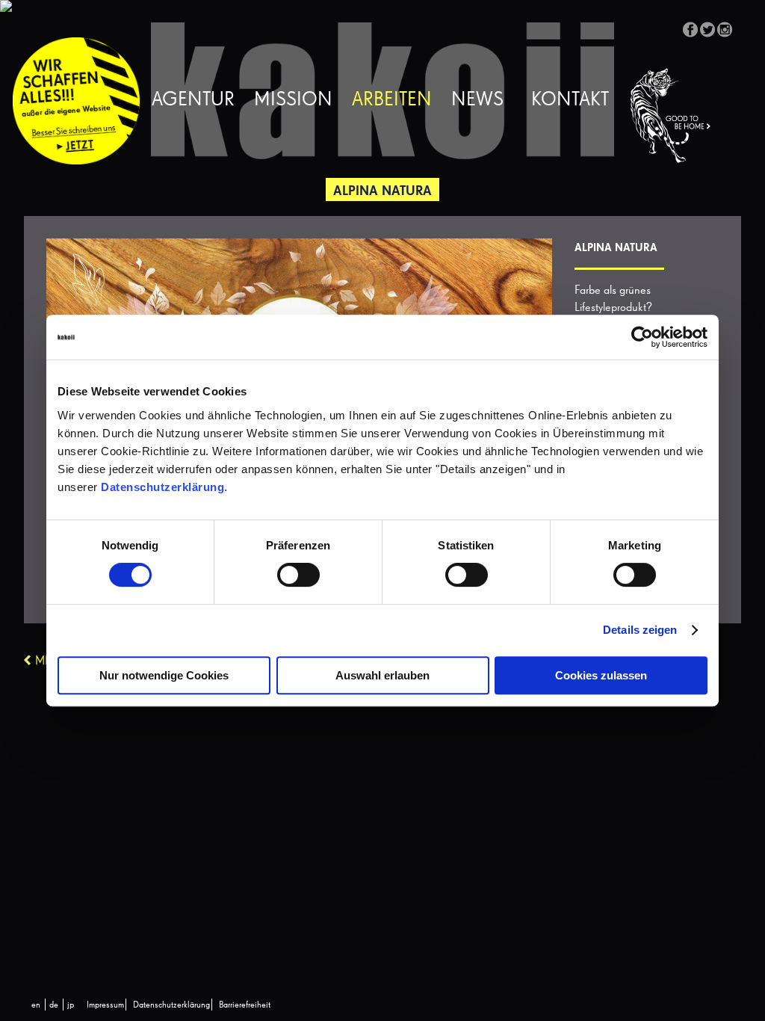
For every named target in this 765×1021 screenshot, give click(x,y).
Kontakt (570, 100)
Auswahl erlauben (382, 675)
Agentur (193, 100)
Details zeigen (640, 629)
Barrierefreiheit (244, 1005)
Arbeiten (392, 100)
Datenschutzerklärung (162, 487)
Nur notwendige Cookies (164, 675)
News (477, 100)
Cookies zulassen (601, 675)
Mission (293, 100)
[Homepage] (679, 116)
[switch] (298, 575)
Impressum (105, 1005)
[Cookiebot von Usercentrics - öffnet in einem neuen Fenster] (642, 337)
